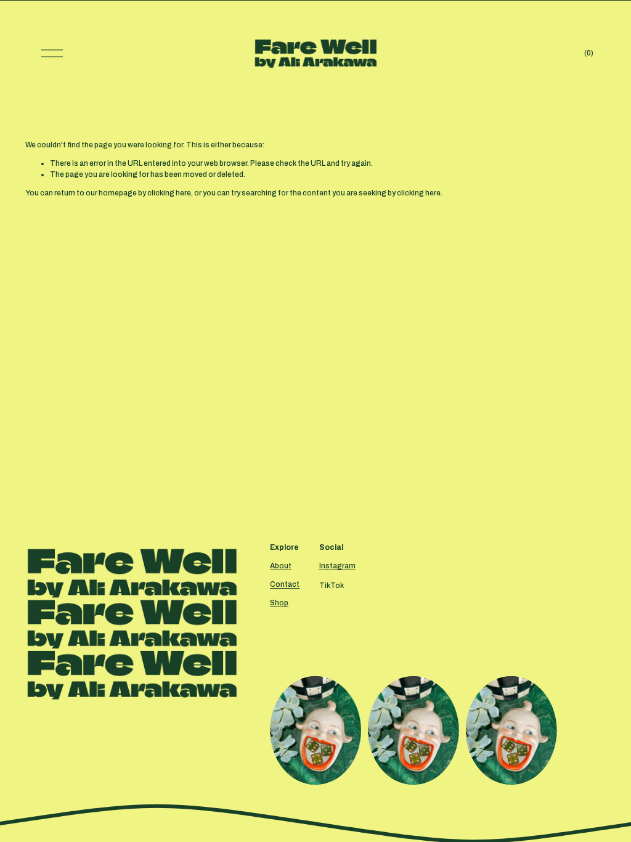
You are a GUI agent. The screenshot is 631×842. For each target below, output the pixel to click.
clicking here (169, 193)
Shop (279, 603)
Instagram (337, 566)
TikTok (331, 585)
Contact (284, 584)
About (280, 566)
